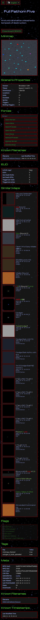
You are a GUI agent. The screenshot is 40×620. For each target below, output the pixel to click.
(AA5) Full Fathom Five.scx (11, 158)
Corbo (18, 576)
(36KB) (11, 31)
